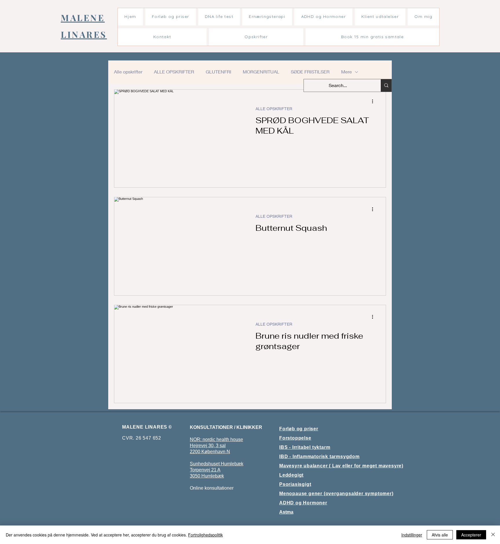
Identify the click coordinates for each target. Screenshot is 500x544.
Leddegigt (291, 475)
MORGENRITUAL (261, 71)
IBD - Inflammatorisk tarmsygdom (319, 456)
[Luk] (493, 534)
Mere (346, 71)
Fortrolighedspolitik (205, 535)
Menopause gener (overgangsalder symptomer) (336, 493)
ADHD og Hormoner (303, 502)
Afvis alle (440, 535)
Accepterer (471, 535)
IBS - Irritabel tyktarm (304, 447)
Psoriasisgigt (295, 484)
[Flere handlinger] (374, 101)
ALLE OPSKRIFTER (174, 71)
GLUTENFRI (218, 71)
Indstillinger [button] (411, 535)
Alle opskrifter (128, 71)
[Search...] (386, 85)
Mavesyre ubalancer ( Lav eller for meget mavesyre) (341, 465)
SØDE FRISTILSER (310, 71)
